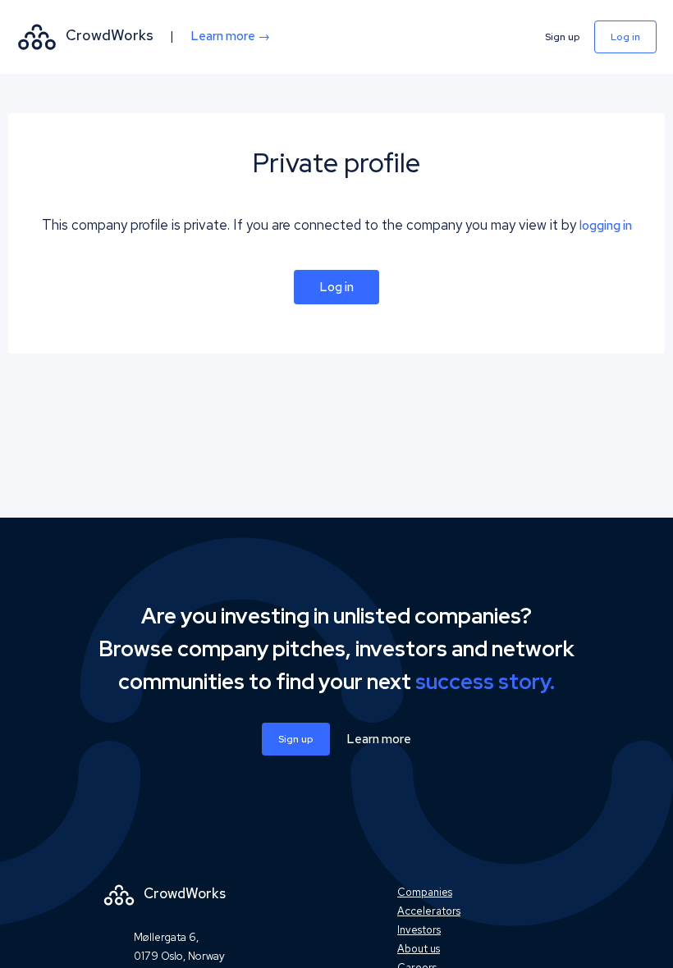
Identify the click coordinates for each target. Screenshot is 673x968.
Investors (419, 930)
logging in (605, 225)
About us (418, 949)
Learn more (378, 739)
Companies (424, 892)
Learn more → (230, 36)
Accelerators (428, 911)
